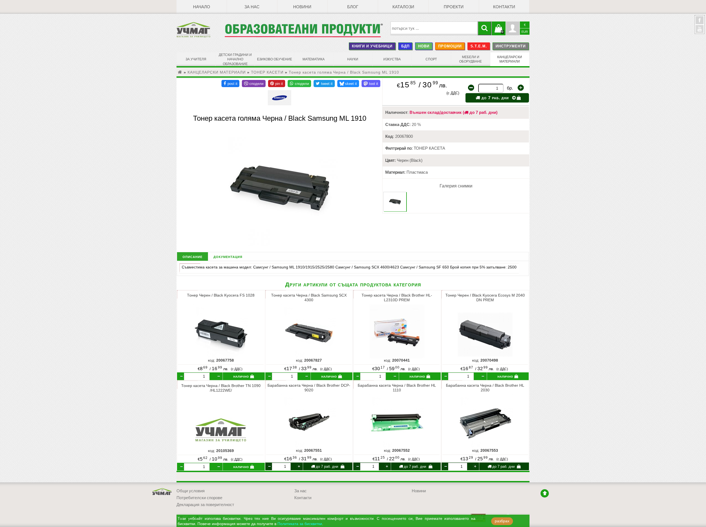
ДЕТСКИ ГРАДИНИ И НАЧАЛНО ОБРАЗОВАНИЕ (235, 59)
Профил (513, 28)
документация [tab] (227, 256)
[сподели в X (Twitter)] (324, 83)
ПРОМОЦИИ (450, 46)
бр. (510, 88)
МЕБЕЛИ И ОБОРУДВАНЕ (470, 59)
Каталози (403, 7)
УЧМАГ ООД (162, 492)
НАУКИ (352, 59)
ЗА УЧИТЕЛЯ (196, 59)
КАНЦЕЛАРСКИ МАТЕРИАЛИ (509, 59)
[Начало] (180, 72)
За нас (252, 7)
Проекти (454, 7)
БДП (405, 46)
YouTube (700, 29)
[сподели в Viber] (254, 83)
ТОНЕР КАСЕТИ (267, 72)
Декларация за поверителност (205, 504)
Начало (201, 7)
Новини (302, 7)
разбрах (502, 521)
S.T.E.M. (478, 46)
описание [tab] (192, 256)
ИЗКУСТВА (392, 59)
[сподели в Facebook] (230, 83)
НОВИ (423, 46)
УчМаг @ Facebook (700, 22)
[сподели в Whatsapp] (299, 83)
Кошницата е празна (499, 31)
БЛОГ (352, 7)
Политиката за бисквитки (299, 524)
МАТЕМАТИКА (314, 59)
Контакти (504, 7)
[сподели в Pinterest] (276, 83)
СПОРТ (431, 59)
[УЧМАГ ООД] (200, 29)
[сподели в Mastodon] (371, 83)
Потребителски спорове (199, 498)
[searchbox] (434, 28)
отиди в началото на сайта (545, 493)
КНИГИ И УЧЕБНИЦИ (372, 46)
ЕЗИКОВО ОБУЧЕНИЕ (274, 59)
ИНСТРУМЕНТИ (511, 46)
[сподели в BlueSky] (348, 83)
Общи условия (190, 491)
